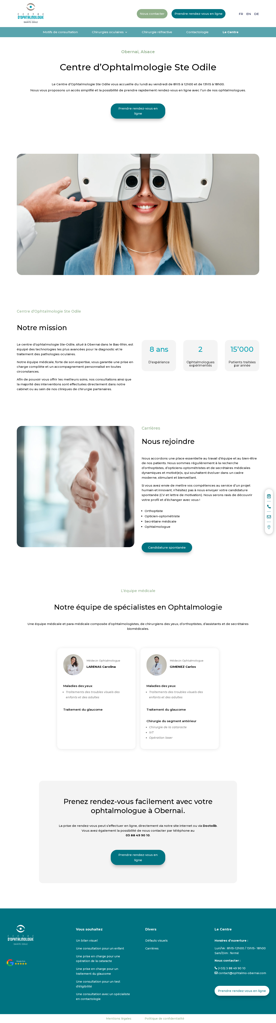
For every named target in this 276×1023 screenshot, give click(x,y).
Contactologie (197, 32)
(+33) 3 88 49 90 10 (231, 968)
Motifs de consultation (60, 32)
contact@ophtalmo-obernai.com (242, 973)
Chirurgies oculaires (108, 32)
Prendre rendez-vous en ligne (138, 111)
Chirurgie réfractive (157, 32)
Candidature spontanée (167, 547)
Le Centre (230, 32)
